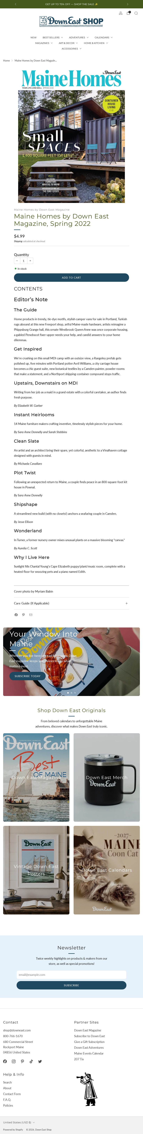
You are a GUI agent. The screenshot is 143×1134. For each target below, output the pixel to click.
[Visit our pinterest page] (22, 1061)
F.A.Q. (7, 1099)
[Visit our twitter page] (40, 1061)
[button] (68, 693)
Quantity (21, 254)
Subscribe (71, 985)
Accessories (70, 48)
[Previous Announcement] (15, 4)
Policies (8, 1105)
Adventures (77, 37)
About (7, 1088)
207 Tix (79, 1059)
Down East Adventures (89, 1047)
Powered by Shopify (13, 1129)
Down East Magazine (87, 1030)
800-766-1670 (13, 1036)
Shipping (18, 241)
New (33, 37)
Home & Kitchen (94, 43)
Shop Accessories (114, 678)
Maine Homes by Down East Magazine (42, 209)
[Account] (120, 13)
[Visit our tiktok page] (31, 1061)
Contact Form (12, 1094)
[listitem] (71, 4)
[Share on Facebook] (16, 615)
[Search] (136, 13)
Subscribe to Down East (89, 1036)
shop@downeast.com (17, 1030)
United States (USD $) (17, 1122)
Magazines (42, 43)
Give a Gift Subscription (89, 1042)
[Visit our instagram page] (13, 1061)
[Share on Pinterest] (23, 615)
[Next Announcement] (127, 4)
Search (7, 1082)
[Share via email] (31, 615)
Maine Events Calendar (89, 1053)
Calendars (102, 37)
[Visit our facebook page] (5, 1061)
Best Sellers (51, 37)
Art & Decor (66, 43)
